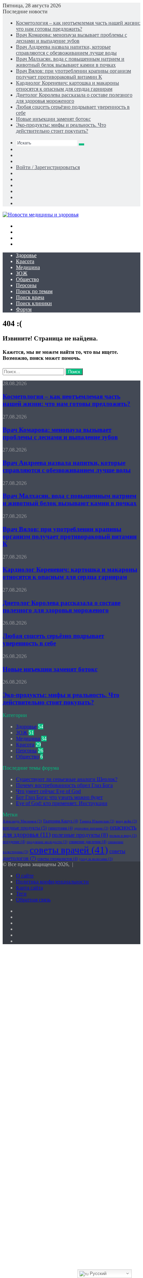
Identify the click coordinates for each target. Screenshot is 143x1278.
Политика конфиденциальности (52, 881)
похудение (14, 841)
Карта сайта (29, 887)
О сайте (25, 875)
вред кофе (126, 821)
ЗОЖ (21, 273)
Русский (97, 1273)
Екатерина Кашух (60, 821)
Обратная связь (33, 899)
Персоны (26, 285)
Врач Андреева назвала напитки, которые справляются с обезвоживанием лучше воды (66, 50)
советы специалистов (57, 858)
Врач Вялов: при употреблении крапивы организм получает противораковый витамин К (73, 74)
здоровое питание (91, 828)
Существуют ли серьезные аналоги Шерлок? (66, 779)
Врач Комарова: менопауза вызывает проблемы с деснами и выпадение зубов (71, 38)
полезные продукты (80, 835)
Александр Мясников (22, 821)
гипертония (60, 828)
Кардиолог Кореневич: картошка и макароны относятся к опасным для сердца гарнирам (67, 86)
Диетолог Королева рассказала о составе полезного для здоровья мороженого (61, 606)
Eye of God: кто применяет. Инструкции (61, 803)
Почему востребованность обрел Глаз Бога (64, 785)
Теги (21, 893)
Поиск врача (30, 297)
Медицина (28, 267)
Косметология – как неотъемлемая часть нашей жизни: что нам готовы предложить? (78, 26)
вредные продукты (25, 827)
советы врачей (69, 849)
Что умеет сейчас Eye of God (48, 791)
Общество (27, 279)
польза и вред (123, 835)
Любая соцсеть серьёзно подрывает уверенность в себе (53, 639)
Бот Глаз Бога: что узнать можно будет (59, 797)
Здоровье (26, 255)
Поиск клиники (34, 303)
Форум (24, 309)
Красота (25, 261)
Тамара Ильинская (96, 821)
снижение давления (87, 841)
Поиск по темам (34, 291)
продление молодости (47, 842)
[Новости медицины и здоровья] (40, 214)
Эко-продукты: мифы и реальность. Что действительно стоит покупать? (61, 128)
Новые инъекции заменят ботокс (53, 119)
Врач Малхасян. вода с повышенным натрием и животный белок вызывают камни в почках (70, 62)
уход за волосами (96, 859)
